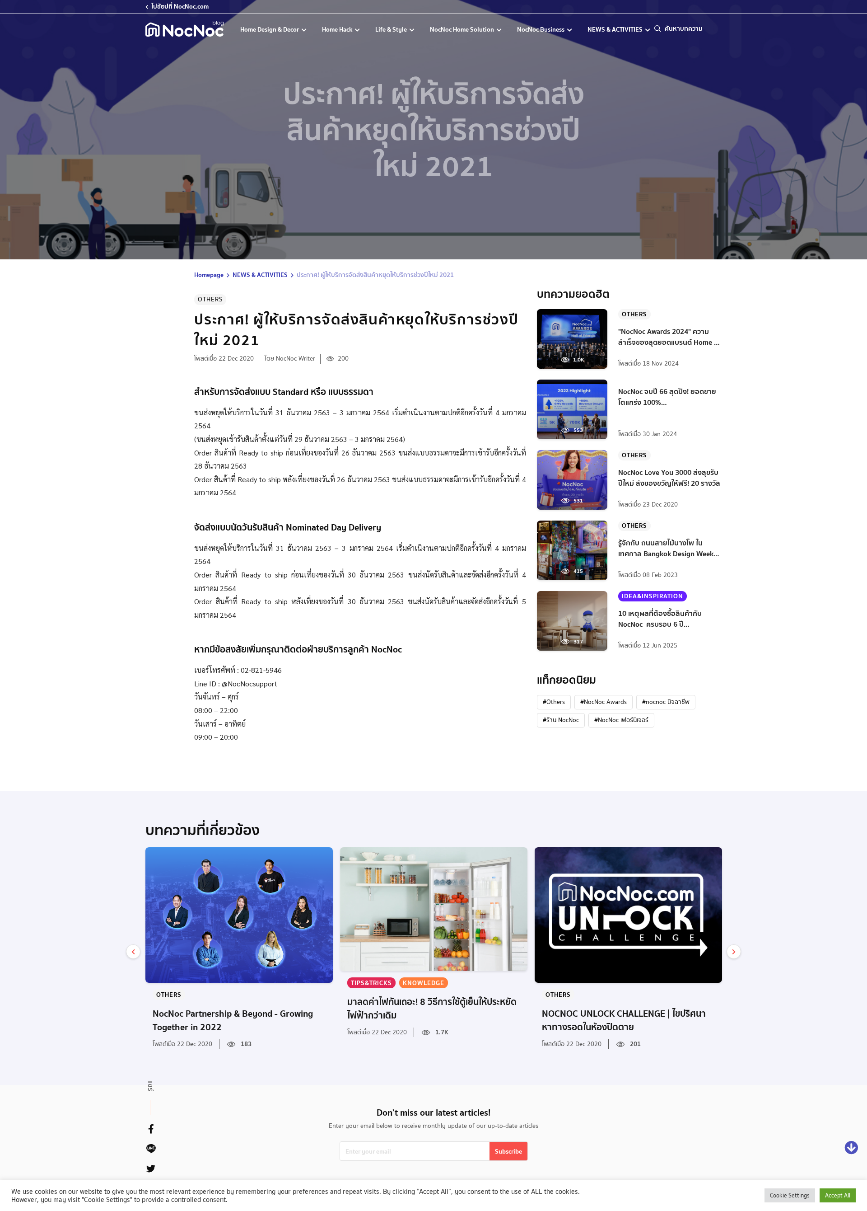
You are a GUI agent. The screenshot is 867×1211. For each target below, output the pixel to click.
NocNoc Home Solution (462, 29)
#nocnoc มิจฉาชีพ (666, 702)
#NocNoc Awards (603, 702)
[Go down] (851, 1148)
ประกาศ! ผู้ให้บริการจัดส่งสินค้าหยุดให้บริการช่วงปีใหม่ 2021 (375, 275)
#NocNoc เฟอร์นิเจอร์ (621, 720)
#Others (554, 702)
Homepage (209, 275)
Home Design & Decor (270, 29)
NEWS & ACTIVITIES (615, 29)
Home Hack (338, 29)
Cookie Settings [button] (790, 1195)
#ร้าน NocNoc (561, 720)
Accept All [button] (837, 1195)
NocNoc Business (541, 29)
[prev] (133, 951)
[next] (734, 951)
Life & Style (391, 29)
